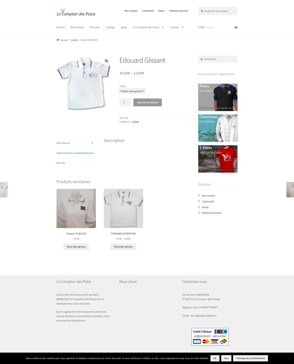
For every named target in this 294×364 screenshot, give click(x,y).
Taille (122, 86)
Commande (148, 10)
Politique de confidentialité (250, 358)
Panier (161, 10)
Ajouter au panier (147, 102)
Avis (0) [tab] (60, 162)
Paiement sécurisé (178, 10)
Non (226, 358)
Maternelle (77, 27)
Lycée (124, 27)
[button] (106, 61)
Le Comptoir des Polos (146, 27)
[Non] (289, 358)
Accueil (60, 27)
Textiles (174, 27)
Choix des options (76, 246)
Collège (110, 27)
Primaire (94, 27)
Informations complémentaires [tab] (75, 153)
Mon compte (131, 10)
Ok (215, 358)
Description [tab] (63, 143)
